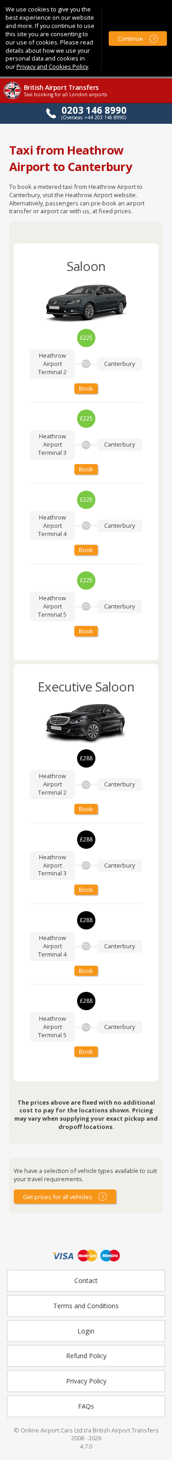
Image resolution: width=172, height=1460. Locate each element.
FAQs (86, 1406)
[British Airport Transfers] (13, 97)
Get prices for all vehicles (57, 1197)
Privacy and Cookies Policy (52, 66)
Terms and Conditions (86, 1305)
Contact (86, 1280)
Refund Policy (86, 1355)
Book (86, 388)
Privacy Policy (86, 1381)
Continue (130, 38)
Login (86, 1331)
